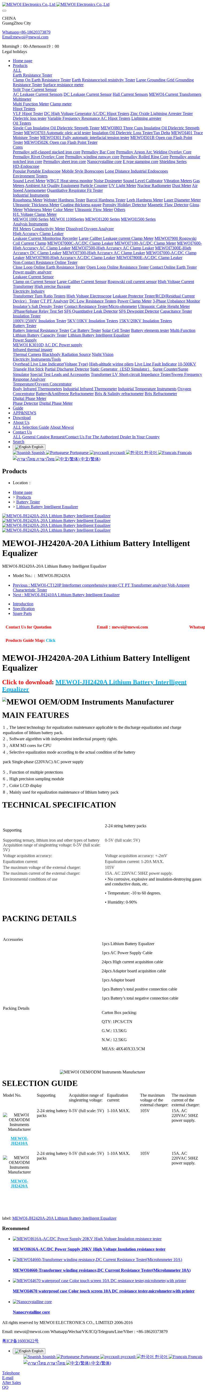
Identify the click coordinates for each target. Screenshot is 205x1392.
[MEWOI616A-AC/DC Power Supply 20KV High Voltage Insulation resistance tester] (87, 1238)
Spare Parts (22, 613)
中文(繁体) (90, 459)
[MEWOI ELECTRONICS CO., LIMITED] (102, 4)
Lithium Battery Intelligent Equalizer (47, 506)
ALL (17, 70)
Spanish (38, 452)
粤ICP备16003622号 (20, 1341)
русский (117, 452)
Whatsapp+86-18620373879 (26, 32)
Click (51, 640)
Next (66, 594)
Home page (22, 60)
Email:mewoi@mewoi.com (25, 37)
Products (23, 497)
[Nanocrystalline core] (32, 1301)
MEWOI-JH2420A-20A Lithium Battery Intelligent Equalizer (64, 1218)
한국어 (150, 452)
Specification (24, 608)
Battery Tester (28, 502)
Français (184, 452)
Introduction (23, 604)
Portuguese (79, 452)
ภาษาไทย (45, 459)
